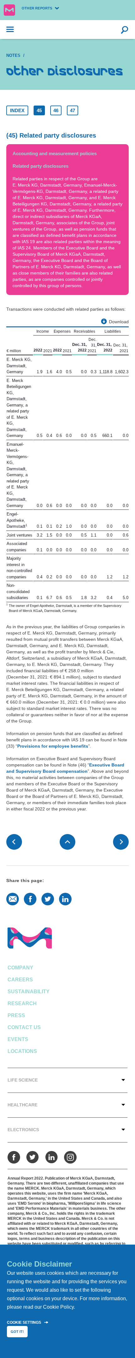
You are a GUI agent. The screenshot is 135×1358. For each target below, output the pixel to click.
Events (18, 1039)
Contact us (24, 1027)
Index (17, 110)
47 (72, 110)
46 (55, 110)
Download (119, 321)
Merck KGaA (9, 10)
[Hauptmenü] (7, 29)
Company (20, 967)
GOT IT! (17, 1331)
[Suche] (124, 29)
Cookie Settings (24, 1322)
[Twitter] (32, 1157)
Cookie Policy (58, 1307)
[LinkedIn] (51, 1157)
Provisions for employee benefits (52, 746)
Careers (20, 979)
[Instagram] (70, 1157)
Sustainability (29, 991)
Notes (13, 55)
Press (16, 1015)
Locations (22, 1051)
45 (39, 110)
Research (22, 1003)
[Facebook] (14, 1157)
